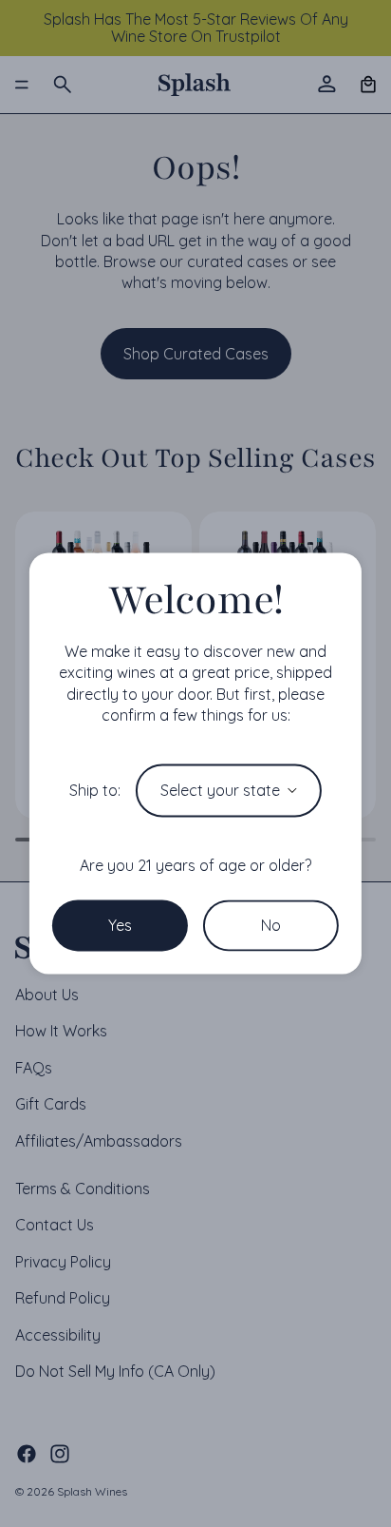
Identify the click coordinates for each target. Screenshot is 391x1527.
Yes (120, 925)
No (271, 925)
